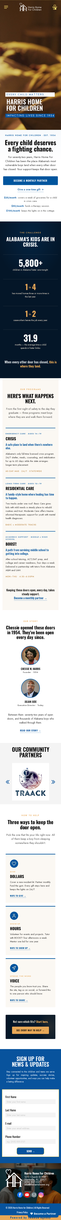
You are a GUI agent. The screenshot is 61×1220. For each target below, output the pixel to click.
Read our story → (30, 730)
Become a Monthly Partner (30, 180)
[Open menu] (6, 7)
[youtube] (27, 1195)
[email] (34, 1195)
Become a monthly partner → (30, 598)
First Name (10, 1097)
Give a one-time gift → (31, 189)
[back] (8, 781)
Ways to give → (18, 896)
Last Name (10, 1110)
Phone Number (12, 1137)
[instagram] (41, 1195)
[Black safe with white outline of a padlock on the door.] (54, 11)
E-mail (8, 1123)
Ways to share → (19, 1000)
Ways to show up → (20, 948)
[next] (53, 781)
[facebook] (20, 1195)
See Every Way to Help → (30, 1030)
